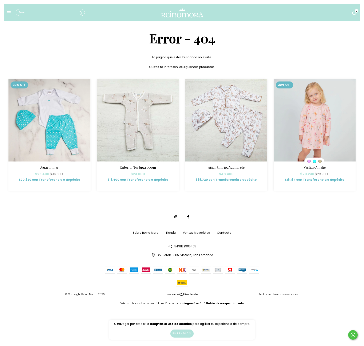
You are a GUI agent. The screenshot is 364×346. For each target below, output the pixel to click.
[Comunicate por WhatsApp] (353, 335)
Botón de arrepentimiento (225, 303)
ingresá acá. (193, 303)
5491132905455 (185, 246)
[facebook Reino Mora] (188, 217)
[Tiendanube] (182, 295)
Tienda (171, 233)
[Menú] (10, 13)
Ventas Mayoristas (196, 233)
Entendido (182, 333)
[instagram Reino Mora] (176, 217)
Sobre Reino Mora (145, 233)
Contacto (224, 233)
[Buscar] (81, 13)
